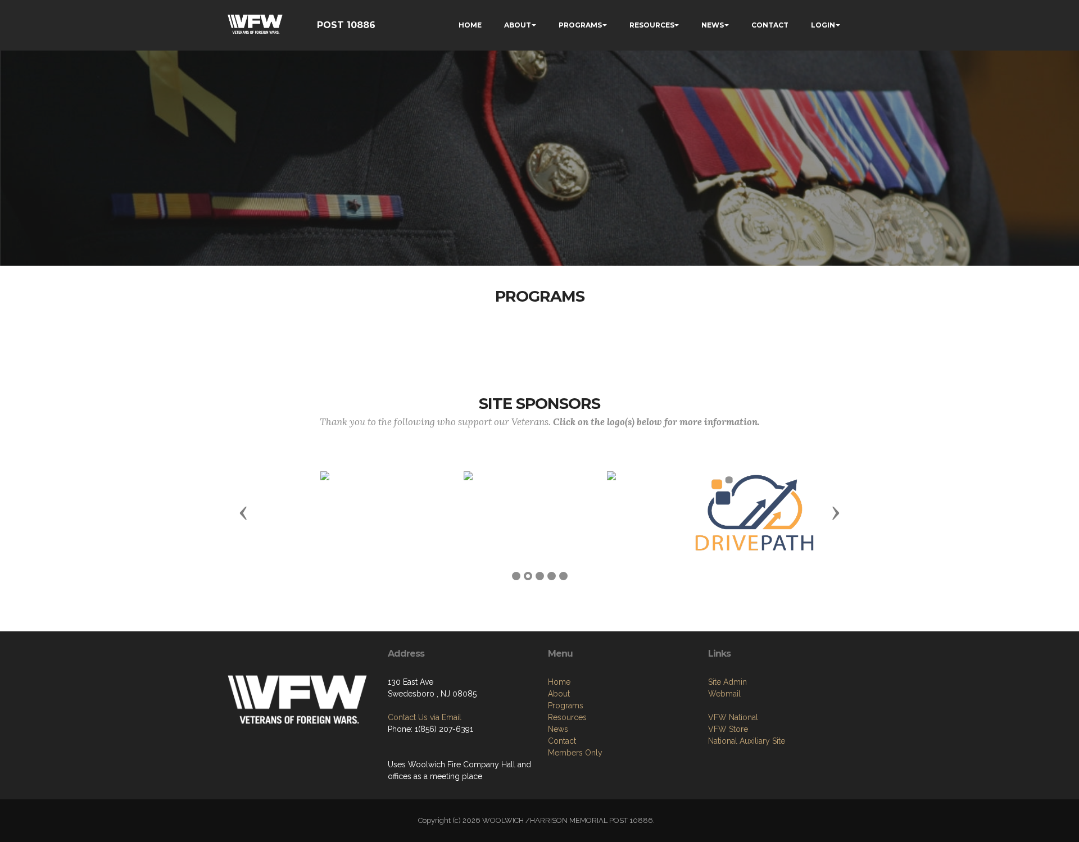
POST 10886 (346, 25)
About (559, 693)
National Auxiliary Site (746, 740)
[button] (243, 512)
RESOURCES (651, 25)
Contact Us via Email (424, 717)
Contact (562, 740)
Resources (567, 717)
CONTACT (769, 25)
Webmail (724, 693)
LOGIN (823, 25)
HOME (470, 25)
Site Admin (727, 681)
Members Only (575, 752)
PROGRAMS (580, 25)
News (558, 729)
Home (559, 681)
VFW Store (728, 729)
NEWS (712, 25)
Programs (565, 705)
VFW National (733, 717)
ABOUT (517, 25)
